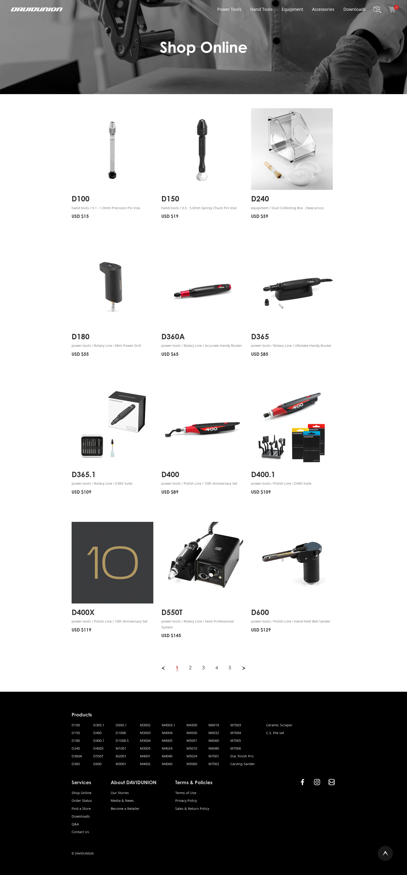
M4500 (192, 733)
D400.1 (98, 740)
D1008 (121, 733)
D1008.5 (122, 740)
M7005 (235, 740)
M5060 (192, 764)
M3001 (121, 764)
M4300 (192, 725)
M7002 (213, 764)
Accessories (323, 9)
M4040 (167, 756)
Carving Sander (242, 764)
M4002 (145, 764)
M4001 (145, 756)
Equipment (292, 9)
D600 (97, 764)
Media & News (122, 800)
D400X (98, 748)
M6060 (213, 740)
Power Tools (229, 9)
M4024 (167, 748)
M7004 (235, 733)
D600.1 (121, 725)
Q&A (75, 824)
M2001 (121, 756)
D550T (98, 756)
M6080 (213, 748)
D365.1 (98, 725)
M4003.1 (168, 725)
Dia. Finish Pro (242, 756)
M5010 (192, 748)
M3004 (145, 740)
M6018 (213, 725)
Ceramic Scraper (279, 725)
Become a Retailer (125, 808)
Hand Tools (261, 9)
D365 (76, 764)
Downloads (354, 9)
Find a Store (81, 808)
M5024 (192, 756)
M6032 (213, 733)
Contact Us (80, 832)
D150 (76, 733)
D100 (76, 725)
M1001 (121, 748)
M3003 (145, 733)
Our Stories (120, 793)
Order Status (82, 800)
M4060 (167, 764)
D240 (76, 748)
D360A (77, 756)
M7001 (213, 756)
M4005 (167, 740)
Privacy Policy (186, 800)
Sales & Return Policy (192, 808)
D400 (97, 733)
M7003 (235, 725)
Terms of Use (185, 793)
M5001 (192, 740)
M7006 (235, 748)
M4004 (167, 733)
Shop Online (81, 793)
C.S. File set (275, 733)
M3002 (145, 725)
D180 (76, 740)
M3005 (145, 748)
